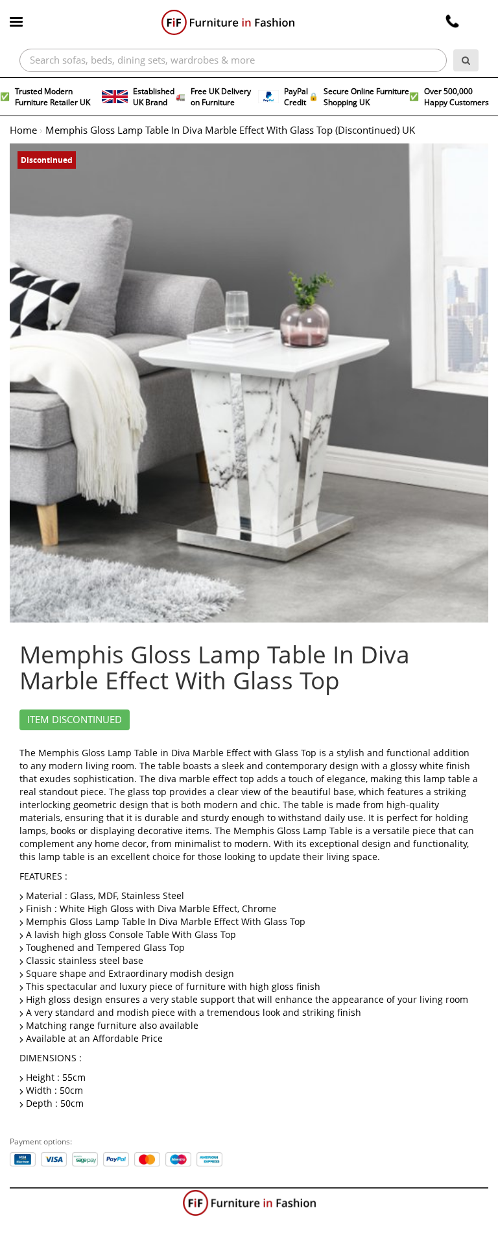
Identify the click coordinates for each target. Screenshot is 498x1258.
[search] (466, 60)
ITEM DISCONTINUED (74, 720)
